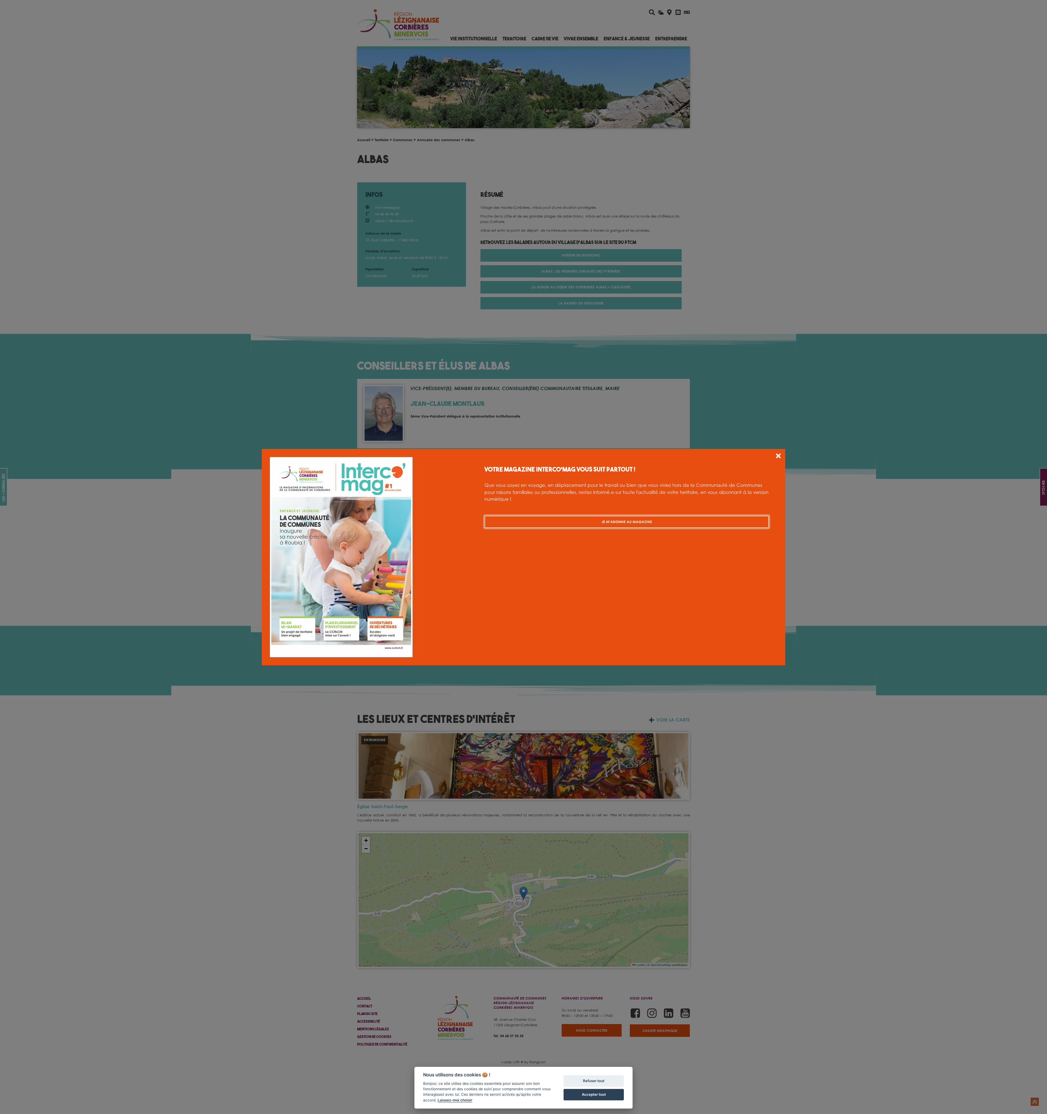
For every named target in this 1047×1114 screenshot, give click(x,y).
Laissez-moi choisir (455, 1100)
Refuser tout (593, 1081)
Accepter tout (594, 1094)
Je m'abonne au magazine (626, 522)
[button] (778, 456)
